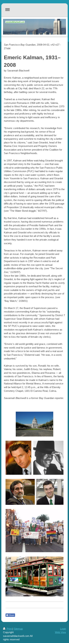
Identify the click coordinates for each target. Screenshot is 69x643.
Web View (60, 632)
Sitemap (18, 628)
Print (9, 628)
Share (11, 615)
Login (63, 628)
